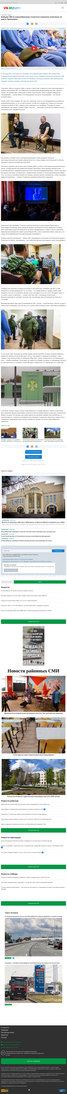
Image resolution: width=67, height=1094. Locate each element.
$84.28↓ (15, 3)
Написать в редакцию (33, 1061)
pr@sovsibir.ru (23, 1076)
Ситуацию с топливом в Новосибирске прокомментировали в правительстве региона (32, 963)
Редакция (4, 1030)
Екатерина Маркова (17, 28)
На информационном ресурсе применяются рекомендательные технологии (19, 1079)
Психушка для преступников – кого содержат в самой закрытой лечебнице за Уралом (27, 561)
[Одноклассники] (32, 24)
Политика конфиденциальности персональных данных (14, 1086)
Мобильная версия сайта (9, 1047)
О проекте (5, 1028)
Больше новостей (33, 621)
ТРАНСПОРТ (8, 958)
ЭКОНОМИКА (8, 1004)
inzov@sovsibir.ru (54, 1075)
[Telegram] (36, 24)
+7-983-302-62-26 (36, 1076)
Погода (4, 1037)
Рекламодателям (7, 1033)
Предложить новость (33, 457)
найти (40, 582)
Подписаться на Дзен (10, 570)
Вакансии (4, 1035)
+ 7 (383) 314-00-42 (31, 1075)
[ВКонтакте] (28, 24)
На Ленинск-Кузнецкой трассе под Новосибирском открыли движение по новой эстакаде (33, 916)
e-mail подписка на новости (12, 1042)
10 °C (10, 3)
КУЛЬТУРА (12, 520)
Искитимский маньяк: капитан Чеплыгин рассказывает (18, 559)
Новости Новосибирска (34, 451)
